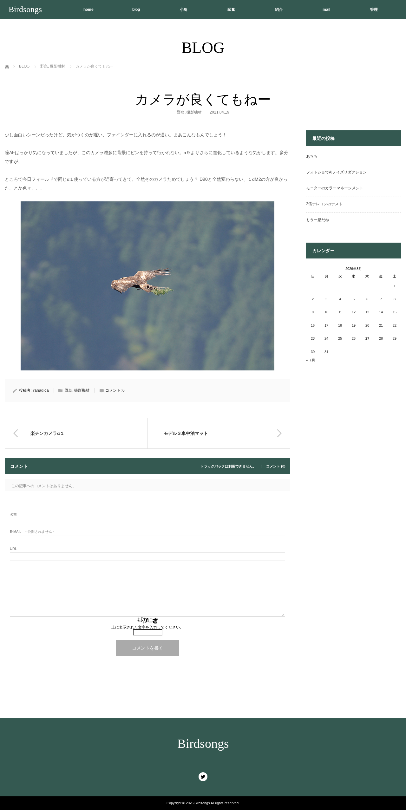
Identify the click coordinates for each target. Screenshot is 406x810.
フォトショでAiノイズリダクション (336, 172)
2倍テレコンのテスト (324, 204)
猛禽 (231, 9)
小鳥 (183, 9)
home (88, 9)
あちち (312, 156)
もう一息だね (317, 220)
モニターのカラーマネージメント (334, 188)
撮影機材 (194, 112)
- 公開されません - (32, 531)
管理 (374, 9)
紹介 (279, 9)
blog (136, 9)
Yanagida (40, 390)
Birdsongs (25, 9)
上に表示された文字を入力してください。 (147, 627)
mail (326, 9)
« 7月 (310, 360)
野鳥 (181, 112)
